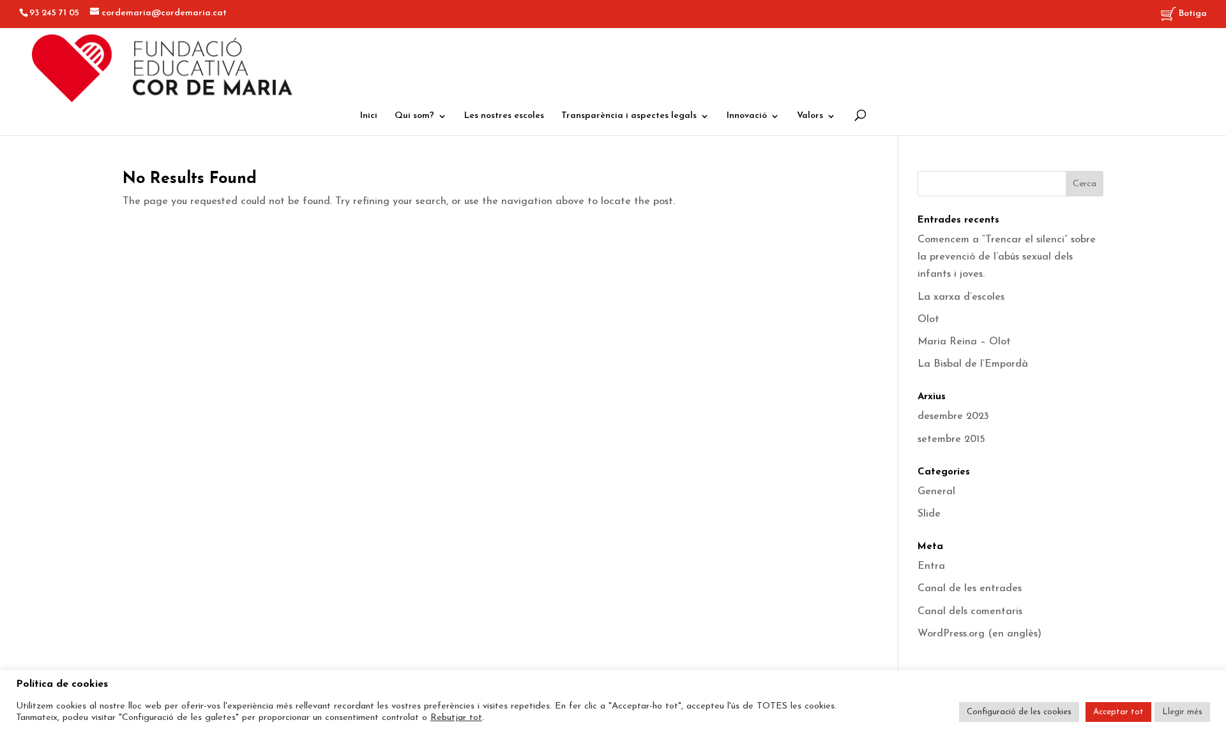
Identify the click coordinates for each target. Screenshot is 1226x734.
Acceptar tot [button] (1118, 712)
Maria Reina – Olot (964, 342)
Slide (929, 514)
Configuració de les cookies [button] (1019, 712)
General (936, 492)
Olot (928, 319)
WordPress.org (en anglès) (979, 634)
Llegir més (1182, 712)
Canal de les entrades (970, 589)
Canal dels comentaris (970, 611)
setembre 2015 (951, 439)
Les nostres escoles (504, 116)
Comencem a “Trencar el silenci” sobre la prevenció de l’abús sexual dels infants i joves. (1007, 257)
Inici (368, 116)
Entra (931, 566)
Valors (810, 116)
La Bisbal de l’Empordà (973, 364)
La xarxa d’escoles (961, 297)
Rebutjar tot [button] (456, 718)
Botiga (1191, 13)
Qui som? (414, 116)
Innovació (747, 116)
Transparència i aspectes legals (629, 116)
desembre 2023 (953, 416)
